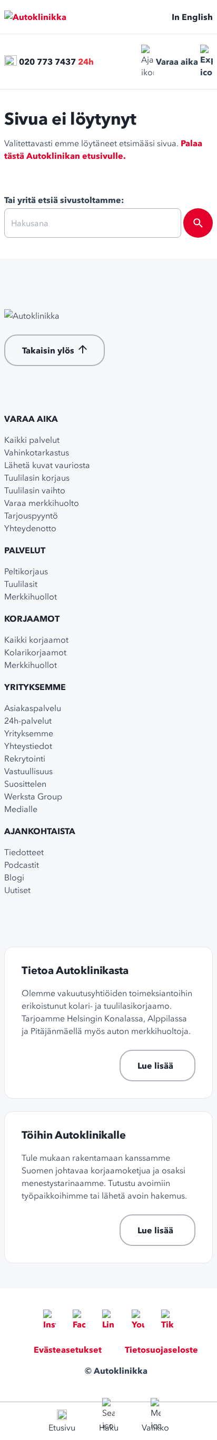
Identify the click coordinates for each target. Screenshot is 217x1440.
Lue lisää (155, 1065)
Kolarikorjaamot (35, 652)
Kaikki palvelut (32, 439)
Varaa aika (177, 61)
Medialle (20, 809)
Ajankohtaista (39, 831)
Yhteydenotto (30, 528)
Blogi (14, 877)
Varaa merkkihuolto (41, 503)
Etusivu (61, 1427)
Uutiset (17, 890)
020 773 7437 (47, 61)
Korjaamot (32, 618)
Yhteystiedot (28, 746)
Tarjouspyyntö (31, 515)
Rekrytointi (24, 758)
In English (192, 17)
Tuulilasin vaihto (34, 490)
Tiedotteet (24, 852)
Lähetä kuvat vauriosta (47, 465)
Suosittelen (25, 783)
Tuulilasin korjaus (37, 477)
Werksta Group (33, 796)
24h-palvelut (28, 720)
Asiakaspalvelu (32, 708)
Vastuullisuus (28, 771)
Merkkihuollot (30, 596)
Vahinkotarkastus (36, 452)
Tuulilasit (20, 584)
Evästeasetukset (68, 1349)
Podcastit (21, 864)
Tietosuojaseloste (161, 1349)
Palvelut (24, 550)
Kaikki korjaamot (36, 639)
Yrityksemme (35, 687)
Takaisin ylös (48, 350)
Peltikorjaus (26, 571)
